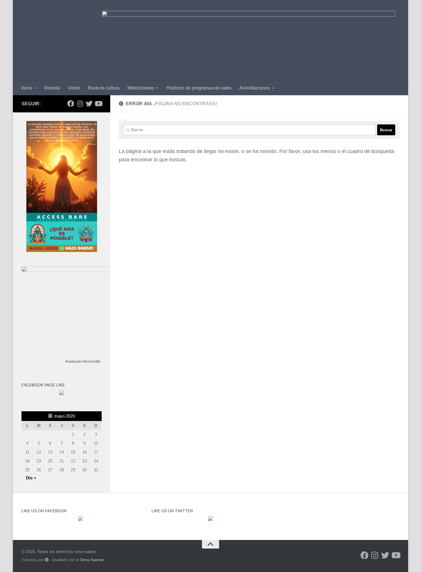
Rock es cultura (103, 88)
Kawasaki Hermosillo (83, 362)
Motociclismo (140, 88)
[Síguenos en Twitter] (89, 103)
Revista (52, 88)
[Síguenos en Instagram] (79, 103)
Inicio (26, 88)
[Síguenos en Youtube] (98, 103)
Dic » (31, 477)
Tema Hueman (92, 560)
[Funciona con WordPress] (47, 560)
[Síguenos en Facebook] (70, 103)
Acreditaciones (254, 88)
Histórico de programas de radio (198, 88)
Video (74, 88)
